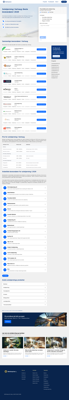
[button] (57, 1)
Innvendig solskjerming (47, 389)
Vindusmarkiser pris (55, 68)
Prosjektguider (51, 1)
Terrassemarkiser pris (55, 63)
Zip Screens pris (54, 72)
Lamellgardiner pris (55, 70)
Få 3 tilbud (5, 275)
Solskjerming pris (54, 75)
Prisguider (45, 1)
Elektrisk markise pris (55, 74)
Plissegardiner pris (54, 65)
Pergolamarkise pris (55, 67)
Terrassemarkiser (46, 385)
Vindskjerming (46, 387)
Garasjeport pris (54, 77)
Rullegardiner (46, 381)
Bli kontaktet (56, 56)
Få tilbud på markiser (41, 49)
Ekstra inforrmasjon (43, 23)
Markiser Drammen (36, 381)
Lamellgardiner (46, 383)
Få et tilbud (64, 1)
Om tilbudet (42, 15)
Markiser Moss (35, 383)
